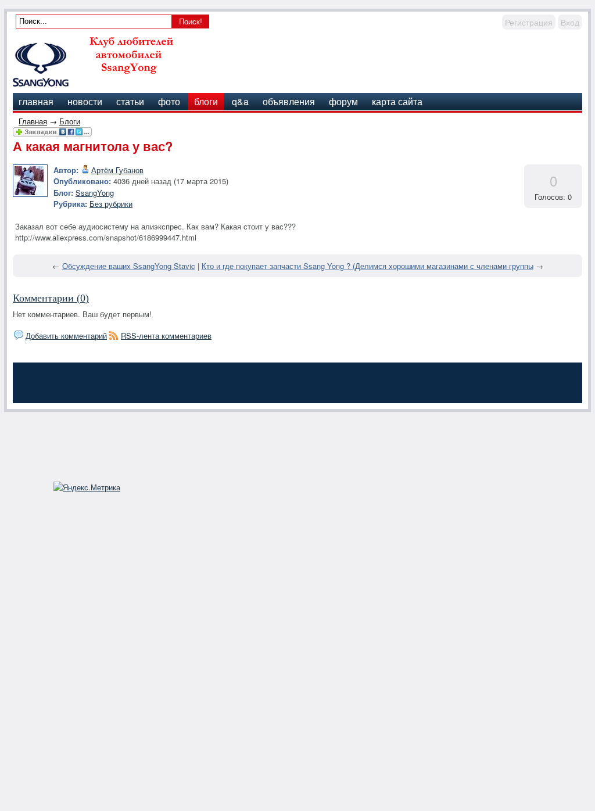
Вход (570, 22)
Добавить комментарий (66, 335)
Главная (33, 121)
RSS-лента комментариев (166, 335)
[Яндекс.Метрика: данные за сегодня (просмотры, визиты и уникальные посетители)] (86, 487)
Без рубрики (110, 203)
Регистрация (529, 22)
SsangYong (95, 192)
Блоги (69, 121)
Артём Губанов (117, 169)
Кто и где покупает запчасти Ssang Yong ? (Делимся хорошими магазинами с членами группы (367, 265)
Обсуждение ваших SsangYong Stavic (128, 265)
